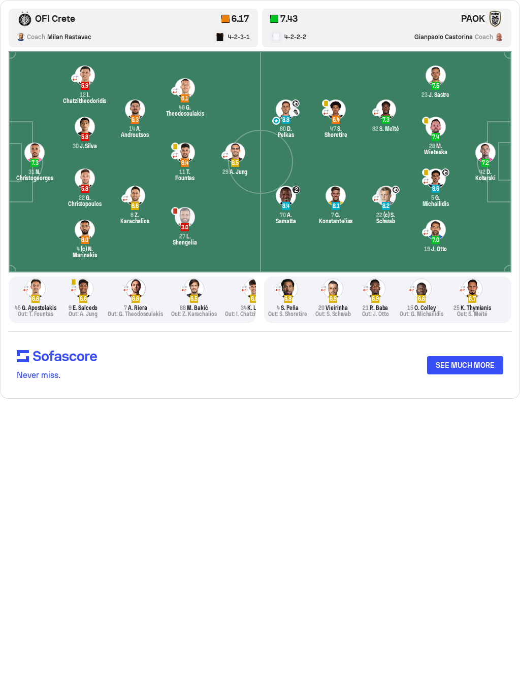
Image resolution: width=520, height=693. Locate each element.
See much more (465, 365)
